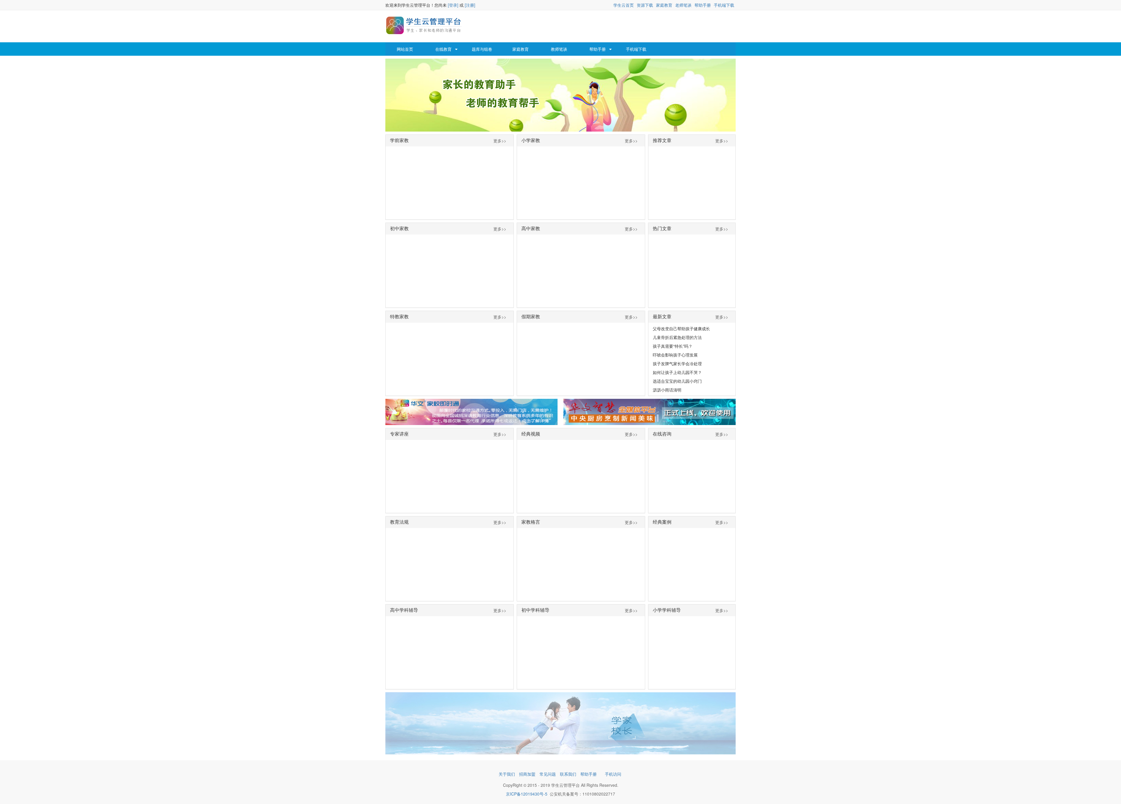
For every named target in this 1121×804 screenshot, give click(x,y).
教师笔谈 (559, 49)
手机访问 (613, 774)
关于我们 (507, 774)
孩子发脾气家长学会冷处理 (677, 363)
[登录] (453, 5)
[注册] (470, 5)
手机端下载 (724, 5)
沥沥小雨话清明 (667, 390)
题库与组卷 (482, 49)
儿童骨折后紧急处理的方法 (677, 337)
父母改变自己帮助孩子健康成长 (681, 328)
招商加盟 (527, 774)
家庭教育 (664, 5)
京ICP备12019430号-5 (526, 794)
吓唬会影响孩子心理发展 (675, 355)
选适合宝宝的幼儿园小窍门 (677, 381)
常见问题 (547, 774)
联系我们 (568, 774)
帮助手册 (702, 5)
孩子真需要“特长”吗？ (672, 346)
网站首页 (405, 49)
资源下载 (645, 5)
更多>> (499, 141)
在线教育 (443, 49)
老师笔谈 (683, 5)
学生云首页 (623, 5)
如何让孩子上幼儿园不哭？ (677, 372)
